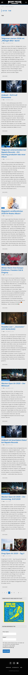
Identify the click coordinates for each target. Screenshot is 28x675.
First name (6, 631)
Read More (5, 76)
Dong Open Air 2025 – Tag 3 (12, 553)
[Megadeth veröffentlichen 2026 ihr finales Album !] (14, 203)
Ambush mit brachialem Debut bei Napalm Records (14, 441)
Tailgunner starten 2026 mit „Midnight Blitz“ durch (12, 39)
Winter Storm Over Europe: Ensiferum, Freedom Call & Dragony (12, 270)
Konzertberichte (5, 380)
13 (18, 592)
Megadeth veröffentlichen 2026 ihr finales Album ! (12, 212)
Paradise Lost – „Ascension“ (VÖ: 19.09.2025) (13, 328)
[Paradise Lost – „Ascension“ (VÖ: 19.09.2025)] (14, 318)
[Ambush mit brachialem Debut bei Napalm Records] (14, 432)
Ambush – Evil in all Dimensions (9, 96)
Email (4, 637)
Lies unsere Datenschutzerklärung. (9, 646)
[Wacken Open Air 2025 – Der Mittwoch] (14, 375)
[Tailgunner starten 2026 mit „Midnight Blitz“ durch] (14, 30)
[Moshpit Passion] (14, 2)
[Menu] (2, 2)
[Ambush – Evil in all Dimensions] (14, 86)
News (3, 35)
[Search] (26, 2)
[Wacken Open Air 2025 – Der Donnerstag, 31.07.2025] (14, 488)
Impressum (8, 667)
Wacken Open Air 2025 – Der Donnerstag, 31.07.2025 (13, 498)
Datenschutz (15, 667)
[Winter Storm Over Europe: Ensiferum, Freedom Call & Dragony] (14, 259)
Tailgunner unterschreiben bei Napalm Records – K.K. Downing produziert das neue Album (13, 153)
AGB (21, 667)
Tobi (2, 15)
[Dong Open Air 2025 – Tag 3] (14, 545)
